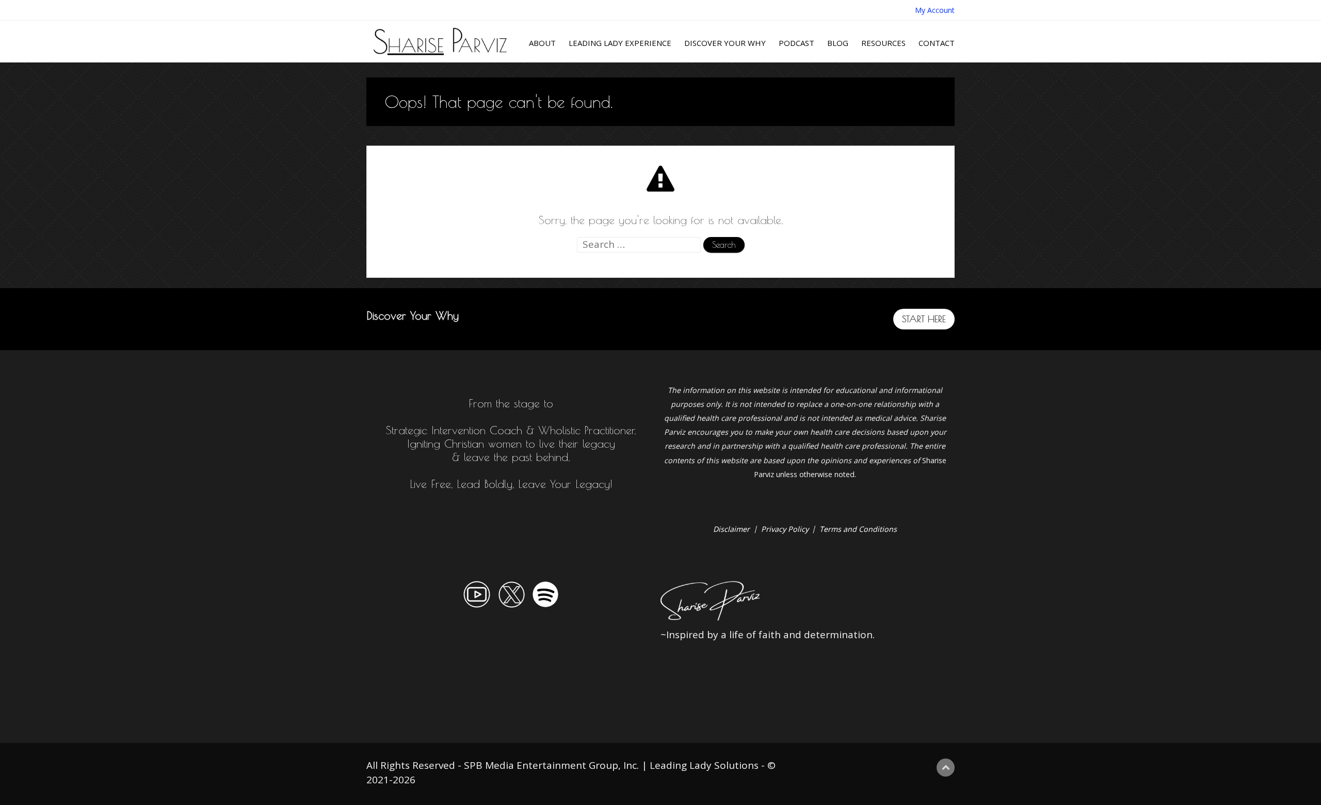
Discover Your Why (725, 43)
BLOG (837, 43)
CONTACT (937, 43)
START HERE (924, 318)
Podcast (796, 43)
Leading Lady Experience (620, 43)
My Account (935, 10)
